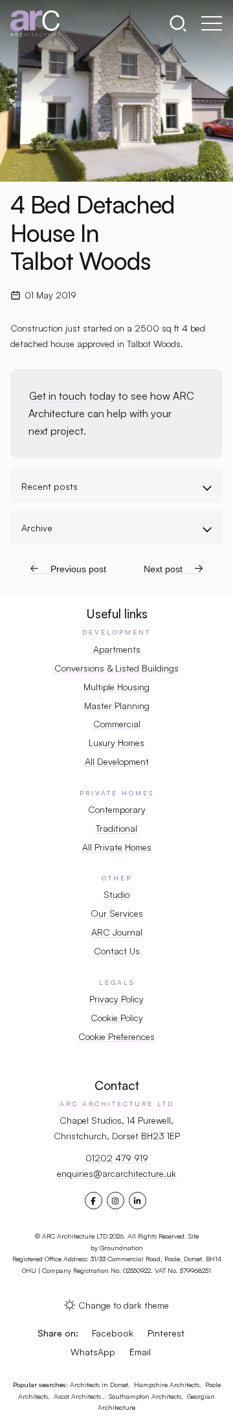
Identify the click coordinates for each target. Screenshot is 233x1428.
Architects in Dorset (99, 1384)
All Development (117, 761)
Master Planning (117, 705)
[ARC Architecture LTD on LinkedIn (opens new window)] (137, 1201)
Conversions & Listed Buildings (116, 667)
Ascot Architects (78, 1396)
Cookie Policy (117, 1017)
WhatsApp (93, 1351)
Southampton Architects (145, 1396)
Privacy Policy (116, 998)
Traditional (116, 828)
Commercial (116, 723)
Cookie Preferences (116, 1036)
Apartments (116, 649)
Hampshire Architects (166, 1384)
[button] (181, 23)
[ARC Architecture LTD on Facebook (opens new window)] (93, 1201)
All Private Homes (116, 847)
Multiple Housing (116, 686)
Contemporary (117, 809)
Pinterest (166, 1332)
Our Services (117, 913)
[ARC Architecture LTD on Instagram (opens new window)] (115, 1201)
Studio (116, 894)
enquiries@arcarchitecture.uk (116, 1173)
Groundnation (121, 1247)
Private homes (117, 792)
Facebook (112, 1332)
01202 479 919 (116, 1157)
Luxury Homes (116, 742)
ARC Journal (116, 932)
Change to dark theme (123, 1305)
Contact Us (117, 950)
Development (116, 631)
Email (140, 1351)
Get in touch (57, 395)
